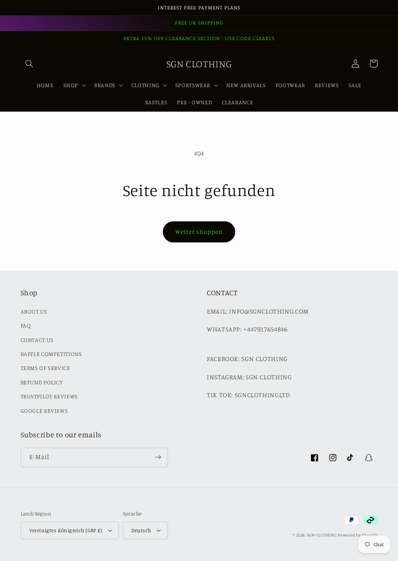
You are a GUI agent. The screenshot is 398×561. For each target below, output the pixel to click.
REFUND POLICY (42, 382)
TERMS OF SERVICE (45, 368)
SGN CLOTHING (322, 535)
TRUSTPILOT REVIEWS (49, 396)
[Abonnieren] (158, 457)
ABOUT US (34, 311)
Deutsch (141, 530)
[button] (29, 63)
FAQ (26, 325)
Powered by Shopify (357, 535)
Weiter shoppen (199, 231)
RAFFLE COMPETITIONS (51, 354)
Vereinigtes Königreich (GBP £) (66, 530)
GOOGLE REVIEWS (44, 410)
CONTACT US (37, 340)
